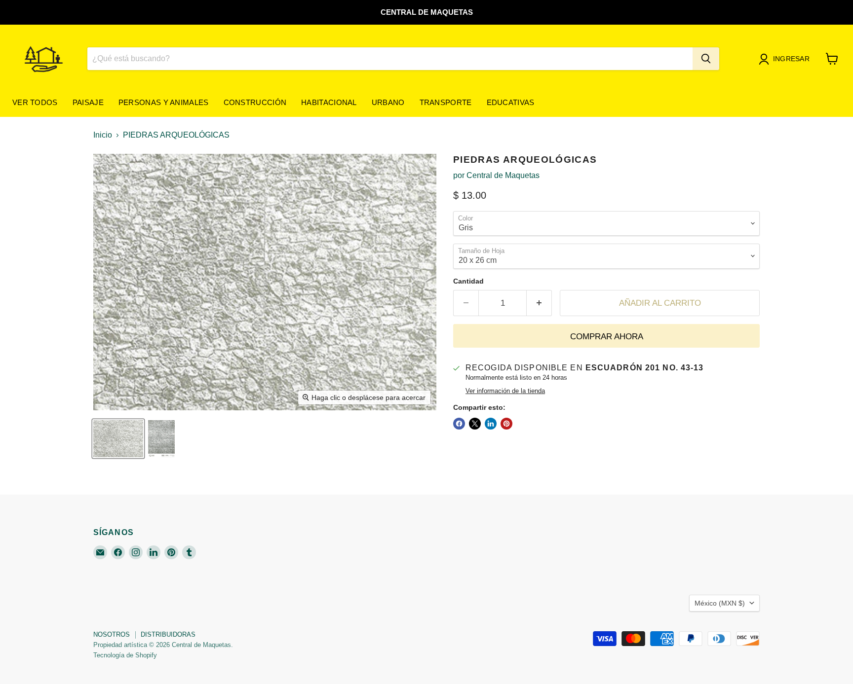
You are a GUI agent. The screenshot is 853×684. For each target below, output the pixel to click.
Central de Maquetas (503, 175)
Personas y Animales (163, 102)
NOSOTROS (111, 634)
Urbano (388, 102)
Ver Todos (35, 102)
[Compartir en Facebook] (459, 424)
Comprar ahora (606, 336)
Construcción (255, 102)
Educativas (511, 102)
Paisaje (88, 102)
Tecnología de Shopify (125, 655)
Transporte (446, 102)
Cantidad (468, 281)
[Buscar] (706, 58)
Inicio (102, 135)
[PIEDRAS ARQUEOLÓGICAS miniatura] (118, 438)
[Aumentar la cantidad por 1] (539, 303)
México (720, 603)
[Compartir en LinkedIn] (491, 424)
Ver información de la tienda (505, 391)
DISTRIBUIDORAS (168, 634)
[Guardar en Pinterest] (506, 424)
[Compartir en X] (475, 424)
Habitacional (329, 102)
